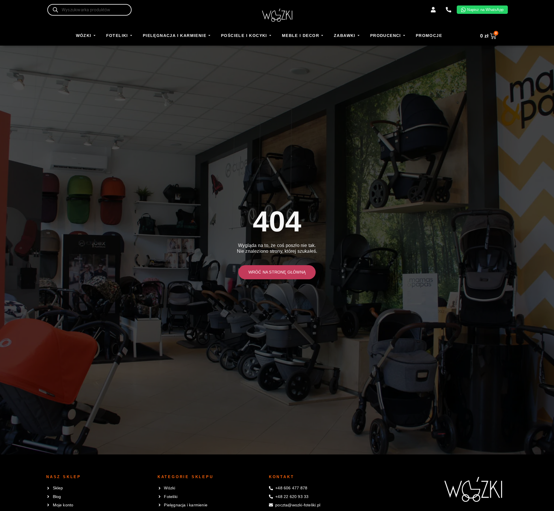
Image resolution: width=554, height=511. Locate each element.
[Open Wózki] (94, 36)
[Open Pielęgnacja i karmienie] (209, 36)
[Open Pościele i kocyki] (270, 36)
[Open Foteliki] (131, 36)
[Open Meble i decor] (322, 36)
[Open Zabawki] (358, 36)
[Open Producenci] (404, 36)
